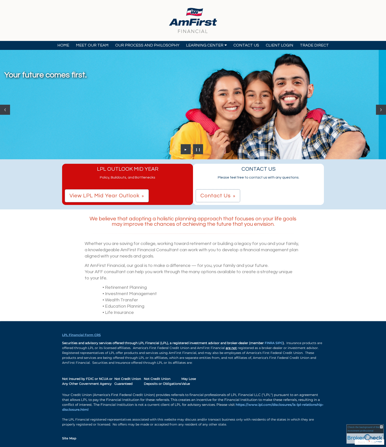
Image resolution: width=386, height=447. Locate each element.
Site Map (69, 438)
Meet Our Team (92, 45)
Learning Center (204, 45)
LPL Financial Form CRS (81, 335)
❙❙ (198, 149)
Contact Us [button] (215, 195)
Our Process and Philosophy (147, 45)
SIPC (279, 343)
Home (63, 45)
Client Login (279, 45)
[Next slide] (381, 110)
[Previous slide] (5, 110)
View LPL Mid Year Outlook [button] (104, 195)
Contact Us (246, 45)
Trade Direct (314, 45)
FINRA (270, 343)
